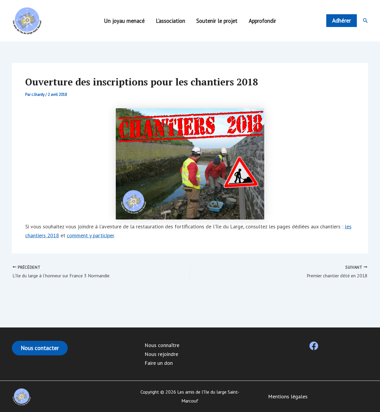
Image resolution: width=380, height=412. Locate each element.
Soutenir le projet (217, 20)
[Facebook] (313, 345)
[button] (341, 20)
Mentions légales (288, 396)
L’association (170, 20)
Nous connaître (162, 345)
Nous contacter (40, 347)
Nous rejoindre (161, 354)
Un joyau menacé (124, 20)
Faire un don (159, 362)
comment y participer (90, 235)
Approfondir (262, 20)
